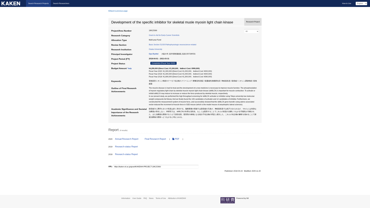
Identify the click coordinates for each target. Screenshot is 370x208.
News (151, 198)
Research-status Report (126, 146)
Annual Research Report (126, 139)
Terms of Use (161, 198)
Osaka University (155, 49)
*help (129, 68)
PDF (176, 139)
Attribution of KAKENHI (177, 198)
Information (125, 198)
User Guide (136, 198)
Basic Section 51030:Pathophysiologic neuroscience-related (172, 45)
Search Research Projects (38, 3)
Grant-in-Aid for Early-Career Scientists (164, 35)
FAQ (145, 198)
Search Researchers (61, 3)
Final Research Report (155, 139)
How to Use (346, 3)
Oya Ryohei (153, 54)
